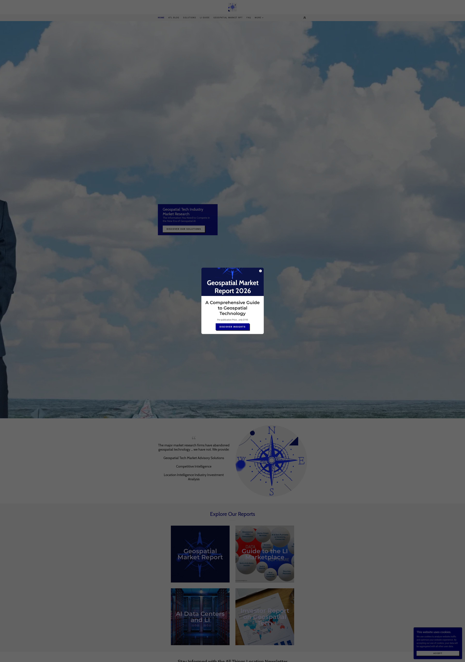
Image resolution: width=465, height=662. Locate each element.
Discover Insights (233, 326)
